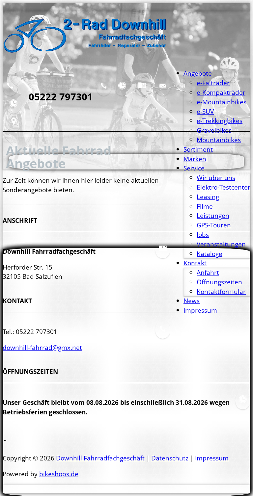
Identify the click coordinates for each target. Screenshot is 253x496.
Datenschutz (169, 458)
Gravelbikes (214, 130)
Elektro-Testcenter (223, 187)
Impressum (212, 458)
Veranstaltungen (221, 244)
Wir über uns (216, 177)
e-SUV (205, 111)
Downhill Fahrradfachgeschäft (100, 458)
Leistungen (213, 215)
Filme (205, 206)
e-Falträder (213, 82)
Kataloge (209, 253)
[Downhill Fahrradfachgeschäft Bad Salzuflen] (85, 57)
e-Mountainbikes (221, 101)
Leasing (208, 196)
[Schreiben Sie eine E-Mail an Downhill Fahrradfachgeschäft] (162, 90)
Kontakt (195, 262)
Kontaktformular (221, 291)
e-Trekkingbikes (219, 120)
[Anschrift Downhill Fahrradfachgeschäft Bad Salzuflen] (142, 90)
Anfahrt (208, 272)
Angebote (197, 73)
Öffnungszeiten (219, 281)
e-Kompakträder (221, 92)
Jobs (203, 234)
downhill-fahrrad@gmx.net (42, 347)
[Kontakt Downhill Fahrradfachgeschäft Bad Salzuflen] (10, 90)
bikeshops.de (58, 473)
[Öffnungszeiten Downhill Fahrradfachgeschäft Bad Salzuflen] (122, 90)
